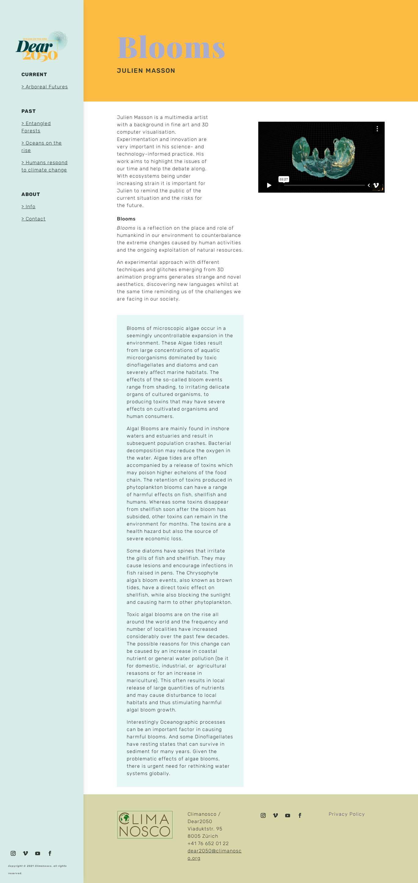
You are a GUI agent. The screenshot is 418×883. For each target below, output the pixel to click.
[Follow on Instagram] (13, 853)
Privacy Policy (347, 814)
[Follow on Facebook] (50, 853)
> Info (28, 206)
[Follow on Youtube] (38, 853)
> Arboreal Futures (44, 87)
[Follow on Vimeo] (25, 853)
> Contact (33, 219)
